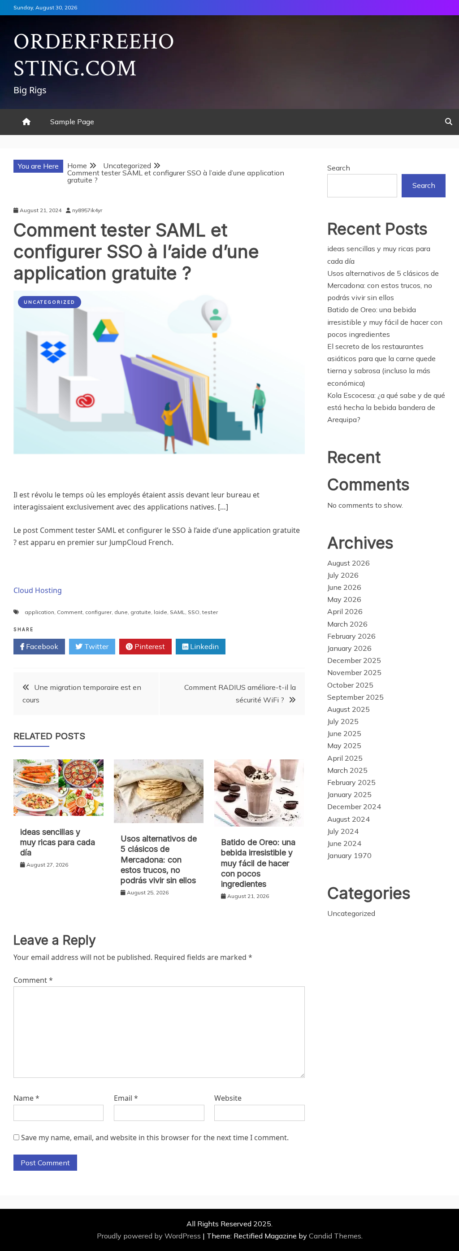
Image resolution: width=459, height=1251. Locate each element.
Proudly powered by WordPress (150, 1235)
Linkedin (203, 646)
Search (338, 167)
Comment (69, 612)
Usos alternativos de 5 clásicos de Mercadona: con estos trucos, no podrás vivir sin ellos (159, 859)
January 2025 (349, 794)
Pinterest (149, 646)
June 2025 (344, 733)
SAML (177, 612)
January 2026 (349, 648)
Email (126, 1098)
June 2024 (344, 843)
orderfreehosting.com (94, 55)
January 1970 (349, 855)
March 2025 (347, 770)
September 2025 (355, 697)
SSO (193, 612)
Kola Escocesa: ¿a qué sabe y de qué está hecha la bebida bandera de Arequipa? (386, 407)
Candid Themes (335, 1235)
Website (228, 1098)
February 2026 (351, 636)
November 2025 (354, 672)
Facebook (41, 646)
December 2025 (354, 660)
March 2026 (347, 623)
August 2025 (348, 709)
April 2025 (345, 758)
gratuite (140, 612)
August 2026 (348, 562)
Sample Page (72, 121)
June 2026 (344, 587)
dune (121, 612)
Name (26, 1098)
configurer (98, 612)
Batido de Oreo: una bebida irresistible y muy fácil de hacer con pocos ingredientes (258, 863)
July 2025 (343, 721)
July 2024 (343, 831)
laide (160, 612)
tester (210, 612)
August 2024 (348, 819)
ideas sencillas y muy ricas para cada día (57, 842)
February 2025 (351, 782)
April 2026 (345, 611)
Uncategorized (49, 302)
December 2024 (354, 806)
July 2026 (343, 575)
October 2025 (350, 684)
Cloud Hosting (37, 590)
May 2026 (344, 599)
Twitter (95, 646)
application (39, 612)
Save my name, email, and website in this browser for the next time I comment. (155, 1137)
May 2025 (344, 745)
